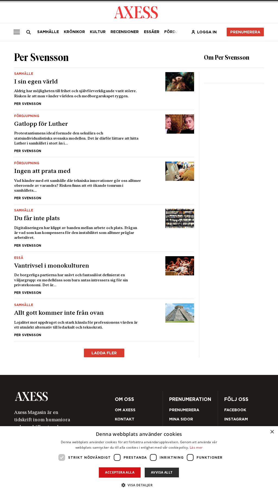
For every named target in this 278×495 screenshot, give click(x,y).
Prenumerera (245, 32)
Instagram (236, 419)
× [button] (272, 432)
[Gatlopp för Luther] (104, 133)
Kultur (98, 32)
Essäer (151, 32)
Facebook (235, 410)
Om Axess (125, 410)
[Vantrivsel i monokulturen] (104, 275)
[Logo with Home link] (136, 12)
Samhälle (48, 32)
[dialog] (139, 460)
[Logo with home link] (63, 396)
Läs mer (196, 447)
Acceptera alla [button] (119, 472)
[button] (139, 485)
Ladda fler (104, 353)
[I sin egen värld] (104, 89)
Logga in (207, 32)
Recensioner (124, 32)
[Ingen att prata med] (104, 180)
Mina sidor (181, 419)
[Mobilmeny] (16, 32)
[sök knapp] (28, 32)
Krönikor (74, 32)
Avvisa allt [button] (161, 472)
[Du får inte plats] (104, 227)
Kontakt (124, 419)
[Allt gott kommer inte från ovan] (104, 320)
